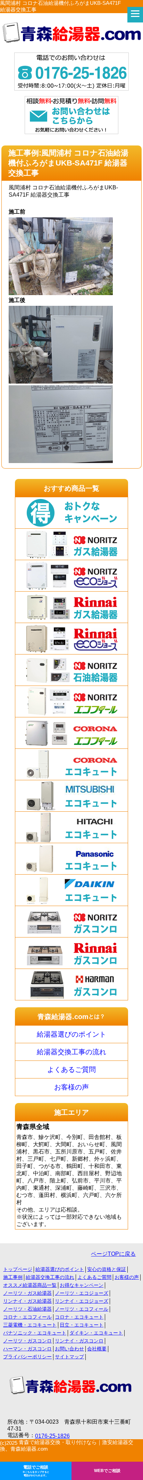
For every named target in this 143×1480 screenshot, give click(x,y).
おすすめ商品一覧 (71, 488)
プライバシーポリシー (27, 1356)
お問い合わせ (69, 1348)
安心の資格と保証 (106, 1269)
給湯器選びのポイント (71, 1034)
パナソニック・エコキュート (34, 1333)
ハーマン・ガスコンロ (27, 1348)
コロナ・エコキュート (79, 1317)
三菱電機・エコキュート (30, 1325)
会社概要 (97, 1348)
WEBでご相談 (107, 1470)
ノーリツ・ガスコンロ (27, 1341)
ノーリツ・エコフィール (81, 1309)
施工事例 (13, 1277)
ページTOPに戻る (113, 1254)
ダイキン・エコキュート (96, 1333)
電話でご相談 (36, 1471)
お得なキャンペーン (81, 1285)
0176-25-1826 (52, 1436)
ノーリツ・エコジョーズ (81, 1293)
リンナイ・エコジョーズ (81, 1301)
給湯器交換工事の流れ (71, 1052)
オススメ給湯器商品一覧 (30, 1285)
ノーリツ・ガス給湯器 (27, 1293)
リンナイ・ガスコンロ (79, 1341)
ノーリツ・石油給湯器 (27, 1309)
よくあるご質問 (71, 1069)
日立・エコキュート (81, 1325)
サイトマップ (69, 1356)
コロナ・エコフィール (27, 1317)
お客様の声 (71, 1087)
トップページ (17, 1269)
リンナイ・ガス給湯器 (27, 1301)
